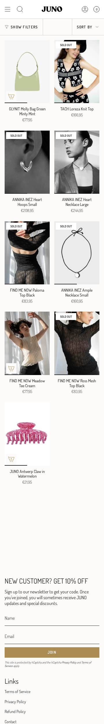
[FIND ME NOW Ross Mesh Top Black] (76, 343)
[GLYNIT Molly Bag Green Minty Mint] (27, 71)
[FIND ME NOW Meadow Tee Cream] (27, 343)
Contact (10, 721)
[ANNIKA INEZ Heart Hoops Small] (27, 162)
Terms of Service (17, 691)
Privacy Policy (69, 662)
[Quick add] (11, 96)
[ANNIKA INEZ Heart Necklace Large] (76, 162)
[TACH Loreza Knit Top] (76, 71)
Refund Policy (15, 711)
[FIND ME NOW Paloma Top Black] (27, 252)
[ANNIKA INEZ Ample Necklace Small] (76, 252)
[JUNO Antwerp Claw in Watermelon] (27, 433)
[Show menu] (7, 9)
